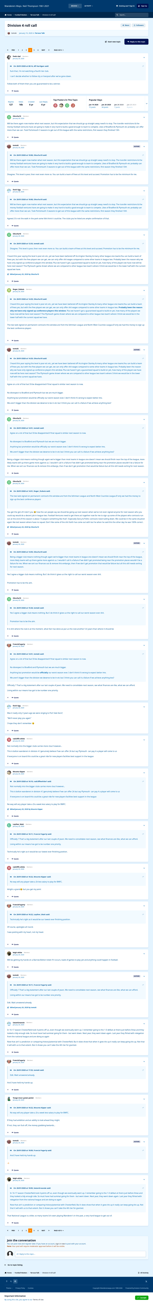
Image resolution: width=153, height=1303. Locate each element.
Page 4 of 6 (58, 50)
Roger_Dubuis (18, 289)
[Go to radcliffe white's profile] (55, 105)
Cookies (30, 1288)
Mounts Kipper (19, 772)
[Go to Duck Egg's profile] (9, 191)
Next (43, 50)
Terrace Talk (40, 33)
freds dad (17, 56)
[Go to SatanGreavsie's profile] (9, 1024)
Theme (8, 1288)
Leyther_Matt (18, 824)
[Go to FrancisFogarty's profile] (9, 645)
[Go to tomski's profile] (9, 33)
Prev (13, 50)
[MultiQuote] (8, 91)
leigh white (17, 952)
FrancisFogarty (19, 644)
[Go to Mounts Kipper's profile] (61, 105)
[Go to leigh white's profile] (9, 953)
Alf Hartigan (39, 66)
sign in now (60, 1244)
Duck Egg (17, 190)
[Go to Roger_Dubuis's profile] (9, 290)
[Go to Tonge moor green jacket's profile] (9, 1099)
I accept (143, 1298)
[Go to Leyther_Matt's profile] (9, 825)
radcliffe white (19, 739)
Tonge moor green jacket (23, 1098)
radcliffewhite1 (40, 781)
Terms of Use (38, 1299)
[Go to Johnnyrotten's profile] (73, 105)
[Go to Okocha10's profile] (67, 105)
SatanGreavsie (19, 1023)
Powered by (137, 1288)
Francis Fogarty (40, 834)
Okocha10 (17, 116)
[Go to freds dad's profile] (9, 57)
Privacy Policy (20, 1288)
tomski (14, 33)
